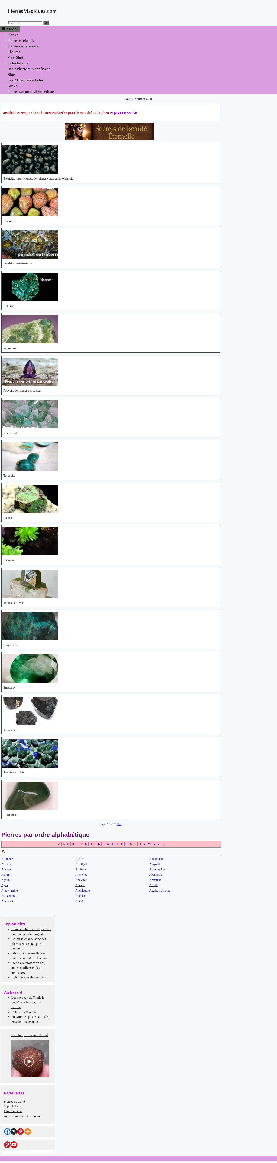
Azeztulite (155, 880)
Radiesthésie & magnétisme (29, 69)
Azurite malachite (159, 890)
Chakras (14, 52)
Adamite (6, 869)
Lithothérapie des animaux (29, 977)
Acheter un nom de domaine (22, 1116)
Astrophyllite (157, 869)
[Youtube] (14, 1144)
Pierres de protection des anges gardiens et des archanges (27, 967)
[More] (28, 1131)
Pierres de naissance (23, 46)
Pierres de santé (14, 1101)
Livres (12, 86)
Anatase (80, 885)
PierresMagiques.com (32, 11)
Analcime (81, 880)
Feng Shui (15, 57)
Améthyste (81, 864)
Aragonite (155, 864)
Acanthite (7, 858)
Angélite (80, 895)
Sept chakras (12, 1106)
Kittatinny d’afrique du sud (29, 1035)
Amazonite (7, 901)
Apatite (79, 901)
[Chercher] (46, 23)
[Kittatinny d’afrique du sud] (30, 1058)
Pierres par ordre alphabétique (31, 91)
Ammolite (81, 874)
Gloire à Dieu (13, 1111)
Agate (4, 885)
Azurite (153, 885)
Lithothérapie (18, 63)
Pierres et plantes (21, 40)
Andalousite (82, 890)
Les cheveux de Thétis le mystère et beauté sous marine (27, 1002)
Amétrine (80, 869)
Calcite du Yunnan (23, 1012)
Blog (11, 74)
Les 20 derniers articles (25, 80)
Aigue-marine (9, 890)
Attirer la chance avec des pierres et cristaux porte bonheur (28, 943)
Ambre (79, 858)
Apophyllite (156, 858)
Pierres (13, 35)
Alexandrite (8, 895)
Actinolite (7, 864)
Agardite (6, 880)
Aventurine (155, 874)
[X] (14, 1131)
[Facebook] (7, 1131)
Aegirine (6, 874)
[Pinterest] (20, 1131)
